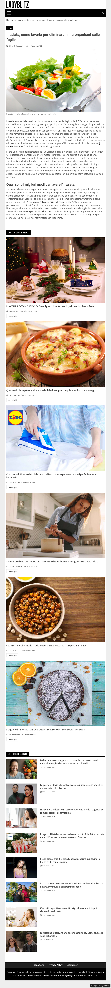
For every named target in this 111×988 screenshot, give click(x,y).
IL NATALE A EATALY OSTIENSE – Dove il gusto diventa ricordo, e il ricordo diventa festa (50, 306)
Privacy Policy (55, 964)
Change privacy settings (100, 985)
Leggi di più (12, 316)
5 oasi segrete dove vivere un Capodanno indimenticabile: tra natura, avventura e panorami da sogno (71, 885)
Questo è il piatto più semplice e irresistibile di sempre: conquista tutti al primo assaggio (51, 390)
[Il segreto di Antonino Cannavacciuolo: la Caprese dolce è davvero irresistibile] (55, 693)
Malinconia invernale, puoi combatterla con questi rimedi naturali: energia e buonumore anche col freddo (69, 762)
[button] (103, 13)
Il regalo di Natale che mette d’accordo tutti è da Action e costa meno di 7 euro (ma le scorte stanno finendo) (72, 836)
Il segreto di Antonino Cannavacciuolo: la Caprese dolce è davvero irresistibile (45, 729)
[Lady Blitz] (17, 4)
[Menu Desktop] (9, 13)
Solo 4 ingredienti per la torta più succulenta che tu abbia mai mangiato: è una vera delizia (52, 561)
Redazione (39, 964)
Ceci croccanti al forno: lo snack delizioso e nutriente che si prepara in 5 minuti (46, 645)
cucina (9, 28)
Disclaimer (72, 964)
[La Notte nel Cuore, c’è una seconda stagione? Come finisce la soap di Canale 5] (21, 941)
